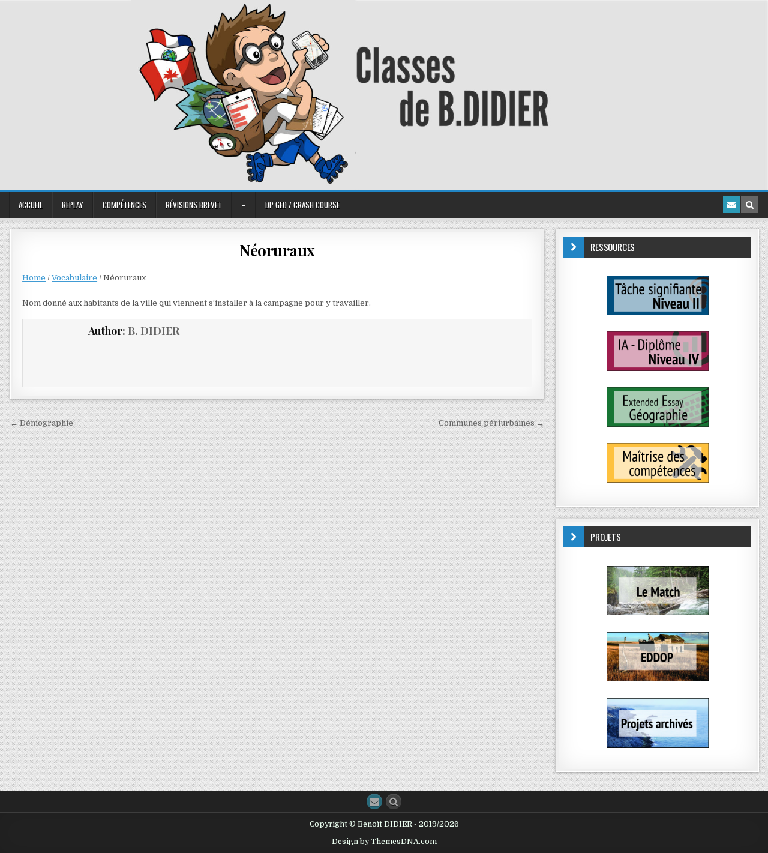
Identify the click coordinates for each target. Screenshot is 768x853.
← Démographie (41, 422)
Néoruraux (277, 250)
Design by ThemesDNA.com (384, 841)
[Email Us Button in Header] (731, 204)
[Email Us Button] (374, 801)
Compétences (124, 205)
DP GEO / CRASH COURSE (302, 205)
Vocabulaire (74, 277)
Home (34, 277)
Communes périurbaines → (491, 422)
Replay (72, 205)
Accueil (31, 205)
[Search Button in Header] (749, 204)
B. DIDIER (153, 331)
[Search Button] (393, 801)
